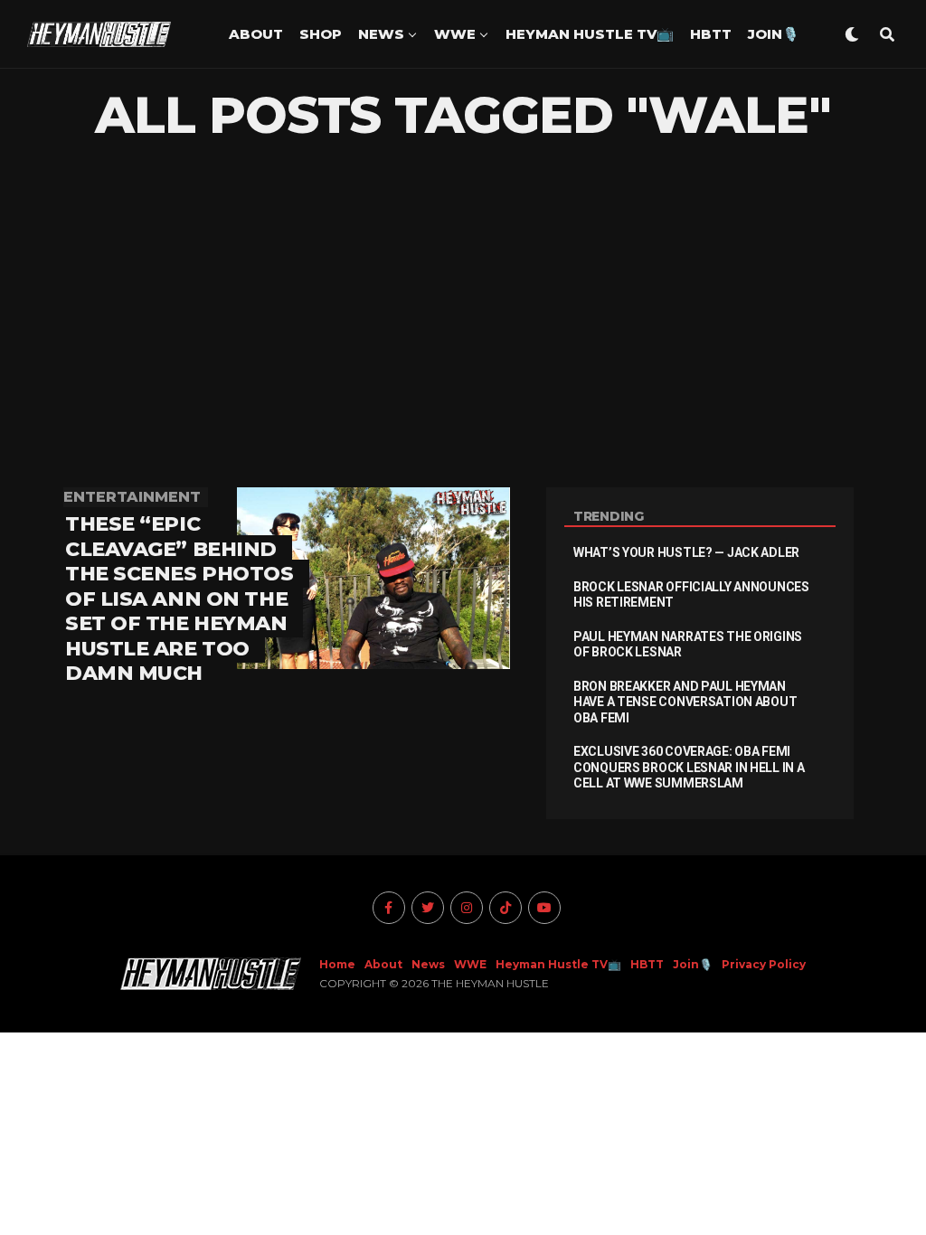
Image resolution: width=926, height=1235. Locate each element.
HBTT (711, 33)
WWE (455, 33)
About (256, 33)
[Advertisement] (463, 315)
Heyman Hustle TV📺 (590, 33)
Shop (320, 33)
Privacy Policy (764, 964)
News (381, 33)
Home (337, 964)
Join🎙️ (773, 33)
